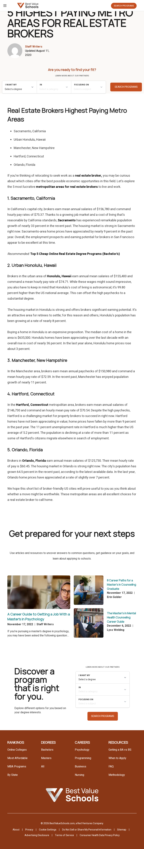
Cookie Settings (47, 830)
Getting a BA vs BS (120, 750)
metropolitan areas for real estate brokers (67, 186)
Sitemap (121, 830)
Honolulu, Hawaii (59, 276)
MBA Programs (16, 766)
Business (80, 766)
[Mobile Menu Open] (5, 5)
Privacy (29, 830)
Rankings (15, 742)
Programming (83, 758)
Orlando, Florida (34, 460)
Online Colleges (17, 750)
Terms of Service (64, 835)
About (16, 830)
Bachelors (47, 750)
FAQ (111, 766)
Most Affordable (17, 758)
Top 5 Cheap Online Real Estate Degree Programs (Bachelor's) (75, 254)
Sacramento (67, 220)
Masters (46, 758)
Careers (82, 742)
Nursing (79, 775)
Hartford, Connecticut (32, 404)
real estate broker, (88, 175)
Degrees (48, 742)
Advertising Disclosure (37, 835)
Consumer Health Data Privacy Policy (100, 835)
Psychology (82, 750)
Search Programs (124, 5)
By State (12, 775)
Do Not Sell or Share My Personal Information (86, 830)
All (42, 766)
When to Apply (117, 758)
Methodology (117, 775)
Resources (118, 742)
